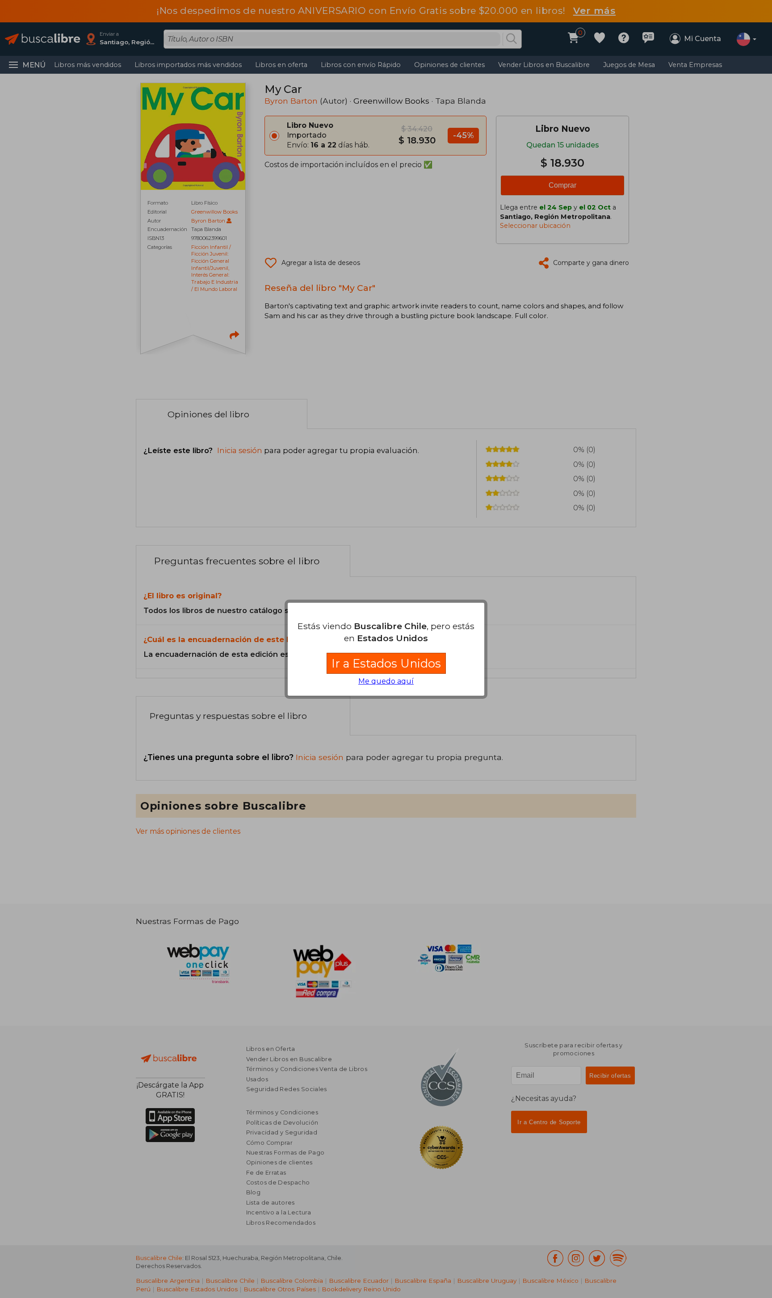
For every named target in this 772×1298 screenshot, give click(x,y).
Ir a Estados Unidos (386, 663)
